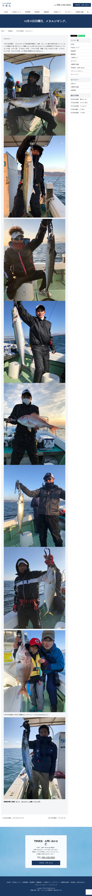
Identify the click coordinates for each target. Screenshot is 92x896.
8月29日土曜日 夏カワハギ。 (79, 99)
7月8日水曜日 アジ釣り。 (78, 109)
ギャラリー (68, 12)
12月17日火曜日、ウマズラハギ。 (57, 818)
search (89, 12)
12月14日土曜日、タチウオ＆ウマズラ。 (13, 818)
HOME (6, 12)
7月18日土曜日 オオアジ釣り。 (80, 102)
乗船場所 (46, 12)
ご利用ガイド (57, 12)
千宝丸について (16, 12)
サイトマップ (74, 74)
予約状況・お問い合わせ (82, 5)
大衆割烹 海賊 (79, 12)
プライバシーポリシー (77, 71)
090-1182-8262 (48, 857)
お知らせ (73, 83)
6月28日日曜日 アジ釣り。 (78, 112)
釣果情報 (27, 12)
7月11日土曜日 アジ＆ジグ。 (79, 106)
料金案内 (37, 12)
